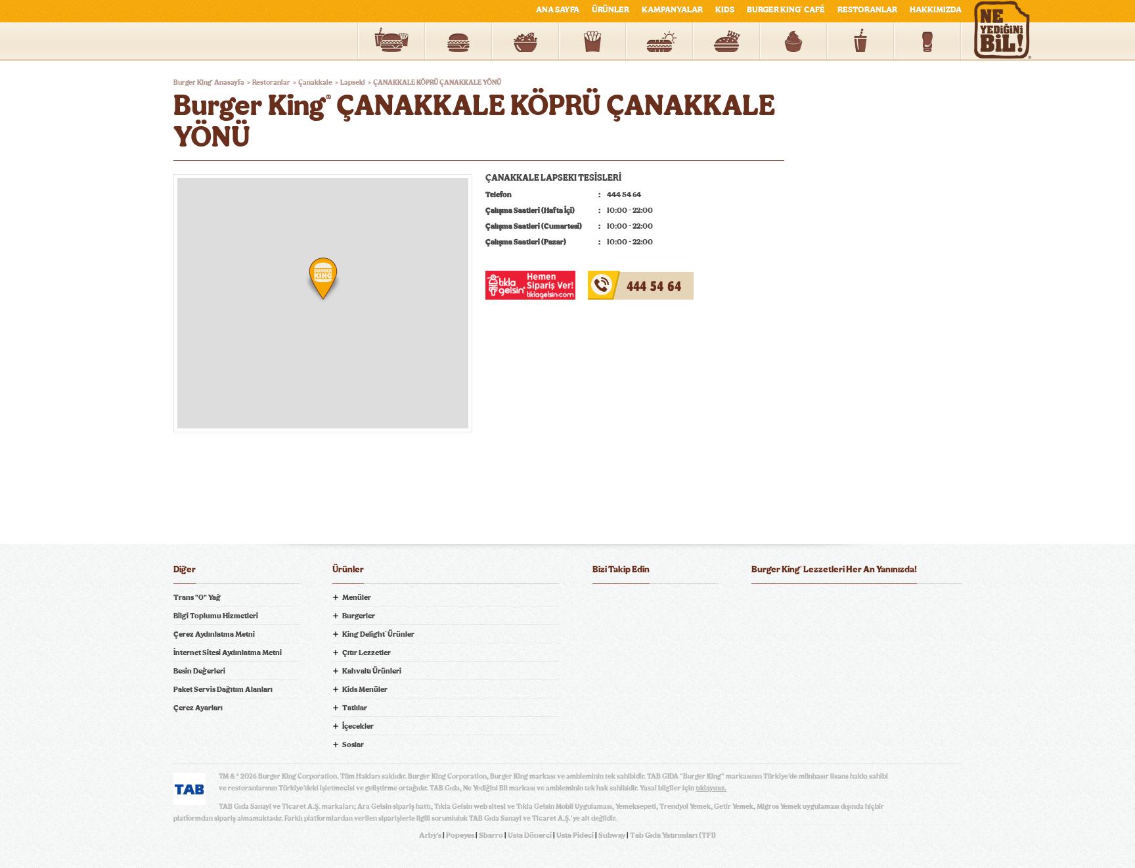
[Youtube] (655, 604)
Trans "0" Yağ (197, 597)
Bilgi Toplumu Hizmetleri (215, 616)
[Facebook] (602, 604)
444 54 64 (609, 278)
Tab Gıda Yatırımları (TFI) (673, 835)
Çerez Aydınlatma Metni (214, 634)
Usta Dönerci (530, 835)
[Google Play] (856, 604)
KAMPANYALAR (672, 10)
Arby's (430, 835)
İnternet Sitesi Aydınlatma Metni (227, 652)
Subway (611, 835)
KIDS (724, 10)
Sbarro (491, 835)
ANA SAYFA (557, 10)
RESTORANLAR (867, 10)
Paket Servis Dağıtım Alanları (223, 689)
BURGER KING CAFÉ (786, 10)
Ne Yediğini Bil (802, 657)
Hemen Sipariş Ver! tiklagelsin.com (802, 703)
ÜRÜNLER (610, 10)
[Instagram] (681, 604)
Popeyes (460, 835)
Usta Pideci (575, 835)
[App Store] (784, 604)
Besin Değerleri (199, 671)
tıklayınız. (711, 788)
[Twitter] (629, 604)
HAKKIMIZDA (936, 10)
